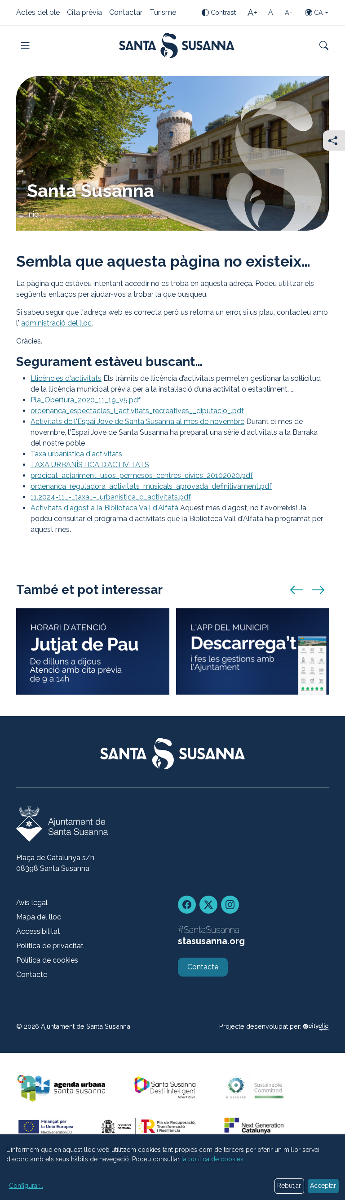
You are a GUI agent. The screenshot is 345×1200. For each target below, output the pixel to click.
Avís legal (32, 902)
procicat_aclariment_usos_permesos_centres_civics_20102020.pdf (142, 475)
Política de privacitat (50, 945)
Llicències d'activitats (66, 378)
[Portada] (176, 45)
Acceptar (323, 1185)
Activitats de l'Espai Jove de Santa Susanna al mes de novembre (137, 421)
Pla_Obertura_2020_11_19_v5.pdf (86, 400)
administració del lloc (56, 323)
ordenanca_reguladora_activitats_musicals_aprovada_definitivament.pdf (151, 486)
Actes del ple (38, 13)
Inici (33, 214)
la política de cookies (212, 1159)
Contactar (125, 13)
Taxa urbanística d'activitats (76, 454)
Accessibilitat (38, 931)
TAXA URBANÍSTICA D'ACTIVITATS (90, 464)
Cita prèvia (84, 13)
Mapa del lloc (38, 917)
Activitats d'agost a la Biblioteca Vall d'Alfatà (104, 508)
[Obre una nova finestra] (316, 1026)
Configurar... (26, 1185)
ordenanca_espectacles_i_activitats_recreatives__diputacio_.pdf (137, 410)
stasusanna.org (211, 941)
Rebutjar (289, 1185)
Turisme (163, 13)
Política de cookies (47, 960)
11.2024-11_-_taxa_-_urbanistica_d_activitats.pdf (111, 497)
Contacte (31, 974)
